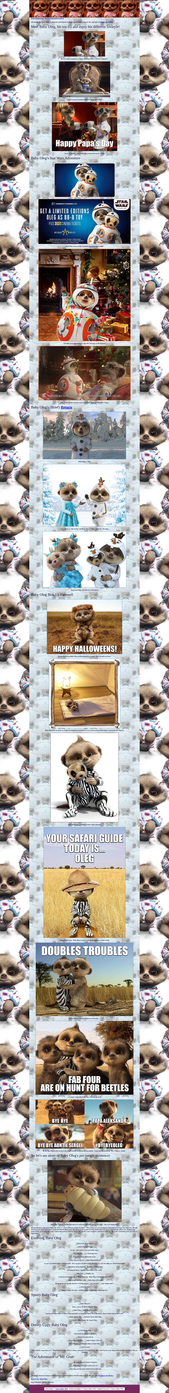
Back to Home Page (37, 18)
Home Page (43, 1379)
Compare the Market (106, 22)
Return (66, 407)
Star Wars (92, 246)
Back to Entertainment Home (54, 18)
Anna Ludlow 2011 (62, 1389)
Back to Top (35, 1379)
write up (44, 1228)
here (107, 529)
